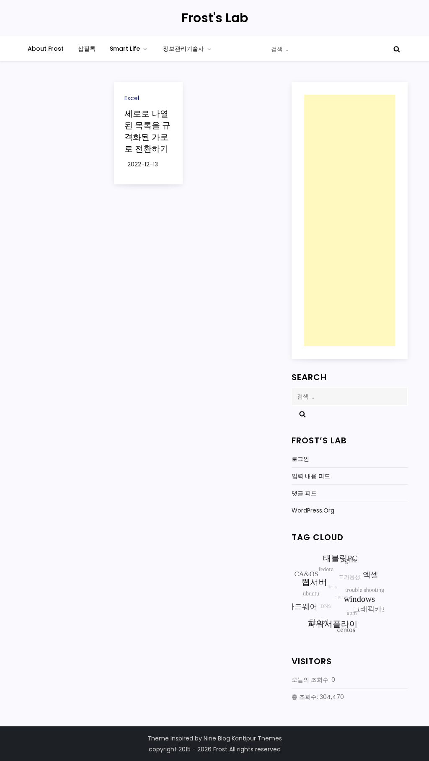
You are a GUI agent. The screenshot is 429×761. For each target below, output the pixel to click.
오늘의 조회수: (311, 680)
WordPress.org (313, 510)
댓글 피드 (304, 493)
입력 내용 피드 (311, 476)
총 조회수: (306, 697)
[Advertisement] (349, 220)
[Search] (397, 49)
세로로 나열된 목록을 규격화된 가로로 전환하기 (147, 131)
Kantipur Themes (257, 738)
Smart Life (125, 48)
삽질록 (87, 48)
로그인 (300, 459)
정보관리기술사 (183, 48)
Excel (131, 98)
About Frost (46, 48)
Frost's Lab (214, 18)
